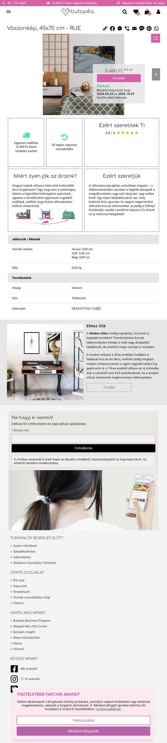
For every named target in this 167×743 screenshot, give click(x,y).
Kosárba (119, 78)
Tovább (109, 387)
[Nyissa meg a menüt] (8, 11)
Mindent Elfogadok (83, 731)
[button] (158, 11)
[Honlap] (77, 12)
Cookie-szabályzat (108, 709)
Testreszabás (83, 720)
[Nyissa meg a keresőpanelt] (124, 11)
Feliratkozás (83, 448)
